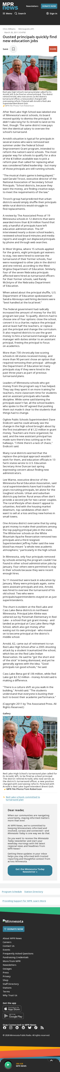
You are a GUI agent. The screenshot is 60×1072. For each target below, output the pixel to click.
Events (6, 949)
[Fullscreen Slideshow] (6, 722)
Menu (9, 13)
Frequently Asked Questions (18, 953)
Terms (6, 991)
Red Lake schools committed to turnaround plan (23, 798)
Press (6, 972)
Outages (7, 968)
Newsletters (9, 964)
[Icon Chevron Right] (54, 747)
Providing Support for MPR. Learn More (24, 900)
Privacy (7, 976)
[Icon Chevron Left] (6, 747)
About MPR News (12, 938)
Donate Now (49, 6)
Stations (7, 987)
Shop (5, 980)
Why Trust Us (10, 995)
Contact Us (8, 945)
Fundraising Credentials (15, 957)
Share (53, 49)
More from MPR (11, 961)
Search (22, 13)
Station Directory (33, 891)
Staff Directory (11, 983)
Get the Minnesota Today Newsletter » (30, 870)
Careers (7, 942)
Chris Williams (9, 29)
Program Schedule (12, 891)
